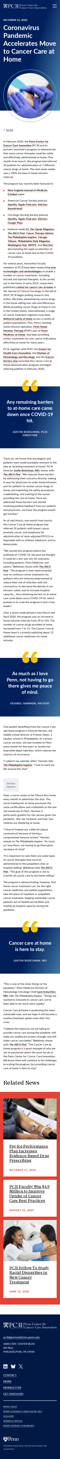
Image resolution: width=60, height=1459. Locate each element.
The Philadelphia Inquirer (22, 237)
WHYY (32, 245)
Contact (10, 1375)
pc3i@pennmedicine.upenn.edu (21, 1337)
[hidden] (30, 1119)
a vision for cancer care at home (34, 287)
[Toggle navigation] (55, 6)
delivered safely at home (17, 319)
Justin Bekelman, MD (26, 470)
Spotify (12, 204)
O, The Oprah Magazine (40, 229)
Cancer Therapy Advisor (40, 233)
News (9, 130)
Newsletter (12, 1387)
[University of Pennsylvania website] (11, 1438)
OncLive (47, 245)
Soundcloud (15, 208)
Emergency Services (12, 1421)
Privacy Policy (10, 1406)
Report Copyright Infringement (18, 1425)
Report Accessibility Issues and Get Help (22, 1411)
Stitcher (42, 204)
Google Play (15, 223)
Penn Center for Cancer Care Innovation (25, 143)
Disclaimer (8, 1416)
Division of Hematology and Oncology (26, 355)
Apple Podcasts (27, 204)
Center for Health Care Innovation (27, 351)
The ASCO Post (16, 233)
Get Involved (13, 1394)
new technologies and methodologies (29, 269)
